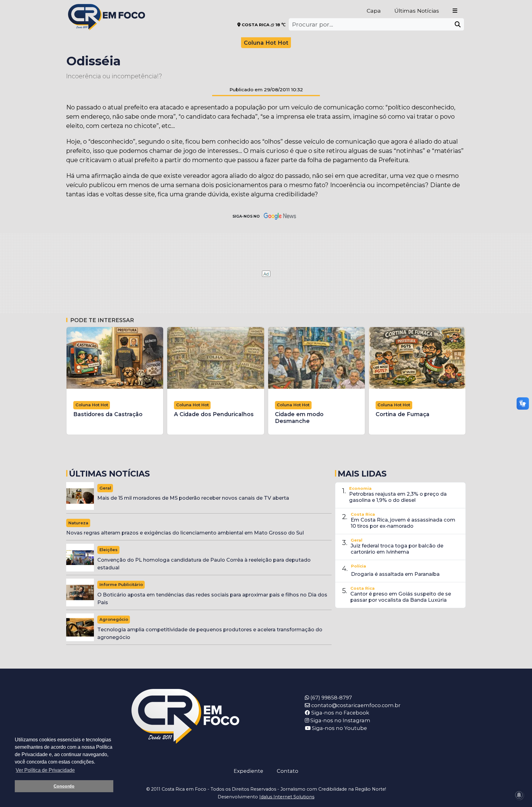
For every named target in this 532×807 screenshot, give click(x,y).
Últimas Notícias (416, 10)
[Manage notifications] (519, 795)
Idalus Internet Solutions (286, 797)
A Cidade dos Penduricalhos (214, 414)
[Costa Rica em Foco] (106, 9)
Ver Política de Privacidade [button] (45, 770)
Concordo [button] (64, 786)
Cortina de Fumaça (402, 414)
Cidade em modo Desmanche (299, 417)
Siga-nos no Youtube (339, 728)
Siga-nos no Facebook (339, 713)
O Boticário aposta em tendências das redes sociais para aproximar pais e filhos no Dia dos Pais (212, 598)
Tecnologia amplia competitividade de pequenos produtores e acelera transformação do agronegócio (209, 633)
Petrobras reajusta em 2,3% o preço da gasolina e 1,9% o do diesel (398, 497)
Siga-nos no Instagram (339, 720)
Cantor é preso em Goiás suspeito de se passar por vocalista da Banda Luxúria (400, 597)
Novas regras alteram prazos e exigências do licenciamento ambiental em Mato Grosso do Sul (185, 533)
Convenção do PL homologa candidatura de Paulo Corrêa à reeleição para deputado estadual (204, 564)
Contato (287, 771)
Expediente (248, 771)
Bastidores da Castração (108, 414)
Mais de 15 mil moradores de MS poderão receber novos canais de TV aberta (193, 498)
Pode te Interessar (102, 320)
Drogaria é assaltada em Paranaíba (395, 574)
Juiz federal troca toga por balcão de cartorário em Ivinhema (397, 549)
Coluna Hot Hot (266, 42)
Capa (374, 10)
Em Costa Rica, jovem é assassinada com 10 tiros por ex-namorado (403, 523)
